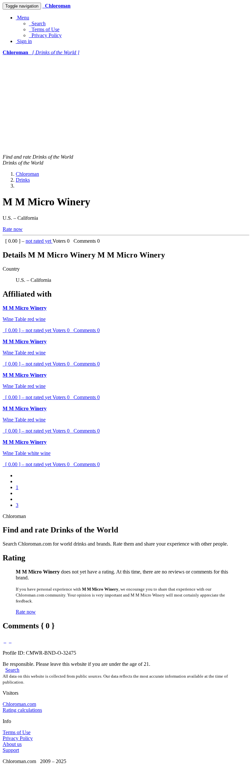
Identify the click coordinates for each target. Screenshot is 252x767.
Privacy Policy (45, 35)
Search (37, 23)
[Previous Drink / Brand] (5, 640)
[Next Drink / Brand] (10, 640)
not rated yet (39, 241)
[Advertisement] (126, 105)
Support (11, 750)
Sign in (24, 41)
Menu (22, 17)
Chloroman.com (19, 704)
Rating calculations (22, 710)
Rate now (13, 229)
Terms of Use (44, 29)
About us (12, 744)
